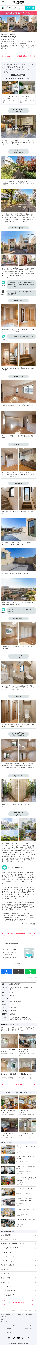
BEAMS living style (7, 1261)
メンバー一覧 (28, 1325)
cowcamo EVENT (6, 1252)
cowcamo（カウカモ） (12, 69)
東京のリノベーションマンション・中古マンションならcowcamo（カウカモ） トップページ (18, 1320)
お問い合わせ (28, 1328)
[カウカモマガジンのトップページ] (18, 2)
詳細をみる (17, 963)
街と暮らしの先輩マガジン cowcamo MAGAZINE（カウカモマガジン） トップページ (18, 1315)
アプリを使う (30, 8)
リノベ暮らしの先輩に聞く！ (10, 1239)
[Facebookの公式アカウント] (27, 1338)
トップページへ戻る (18, 1302)
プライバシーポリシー (9, 1332)
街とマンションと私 (7, 1256)
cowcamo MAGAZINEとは (9, 1325)
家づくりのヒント (7, 1282)
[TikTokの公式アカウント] (14, 1338)
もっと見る (18, 1084)
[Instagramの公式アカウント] (9, 1338)
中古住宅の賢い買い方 (8, 1291)
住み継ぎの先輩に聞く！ (9, 1265)
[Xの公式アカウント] (23, 1338)
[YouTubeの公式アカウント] (18, 1338)
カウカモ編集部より (7, 1295)
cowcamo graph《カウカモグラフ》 (12, 1243)
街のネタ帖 (4, 1269)
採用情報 (9, 1328)
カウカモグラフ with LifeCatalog (11, 1248)
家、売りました (6, 1286)
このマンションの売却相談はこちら (18, 56)
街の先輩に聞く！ (7, 1235)
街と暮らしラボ (6, 1273)
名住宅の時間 (5, 1278)
